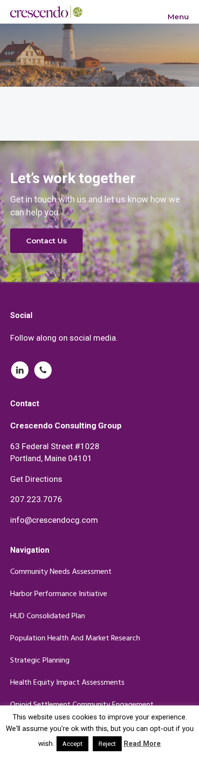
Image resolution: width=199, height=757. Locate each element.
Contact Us (46, 240)
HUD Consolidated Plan (47, 617)
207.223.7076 (36, 499)
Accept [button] (72, 743)
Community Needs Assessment (61, 572)
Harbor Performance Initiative (58, 594)
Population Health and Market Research (75, 639)
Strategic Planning (40, 661)
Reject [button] (107, 743)
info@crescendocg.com (54, 520)
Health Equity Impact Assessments (67, 683)
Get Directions (36, 479)
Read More (142, 743)
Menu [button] (178, 16)
